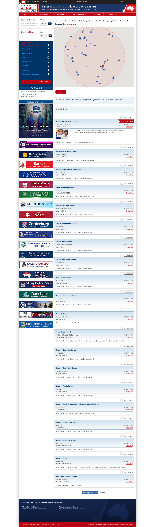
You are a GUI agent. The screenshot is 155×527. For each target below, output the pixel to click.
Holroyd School (61, 458)
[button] (103, 64)
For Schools (96, 14)
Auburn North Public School (66, 224)
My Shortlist (111, 14)
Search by (28, 20)
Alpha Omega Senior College (66, 151)
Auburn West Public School (66, 260)
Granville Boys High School (66, 350)
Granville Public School (65, 386)
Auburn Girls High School (65, 205)
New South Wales (72, 21)
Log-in (35, 94)
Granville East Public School (66, 368)
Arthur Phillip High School (66, 187)
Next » (102, 493)
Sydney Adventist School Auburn (94, 121)
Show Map (129, 127)
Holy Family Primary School (66, 476)
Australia (60, 21)
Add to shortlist (128, 117)
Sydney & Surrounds (89, 21)
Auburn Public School (64, 242)
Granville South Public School (67, 422)
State (41, 32)
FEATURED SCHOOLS (60, 14)
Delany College (61, 314)
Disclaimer (99, 524)
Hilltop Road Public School (66, 440)
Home (24, 14)
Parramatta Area (69, 24)
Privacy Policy (107, 524)
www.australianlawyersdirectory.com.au (72, 509)
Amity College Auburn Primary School (70, 169)
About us (122, 524)
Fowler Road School (63, 332)
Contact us (129, 524)
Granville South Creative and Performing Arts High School (77, 404)
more (113, 133)
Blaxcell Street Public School (67, 296)
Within (42, 20)
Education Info (79, 14)
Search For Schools (39, 14)
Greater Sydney (105, 21)
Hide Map (60, 92)
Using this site (90, 524)
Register (31, 97)
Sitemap (115, 524)
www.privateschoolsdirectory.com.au (34, 509)
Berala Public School (63, 278)
